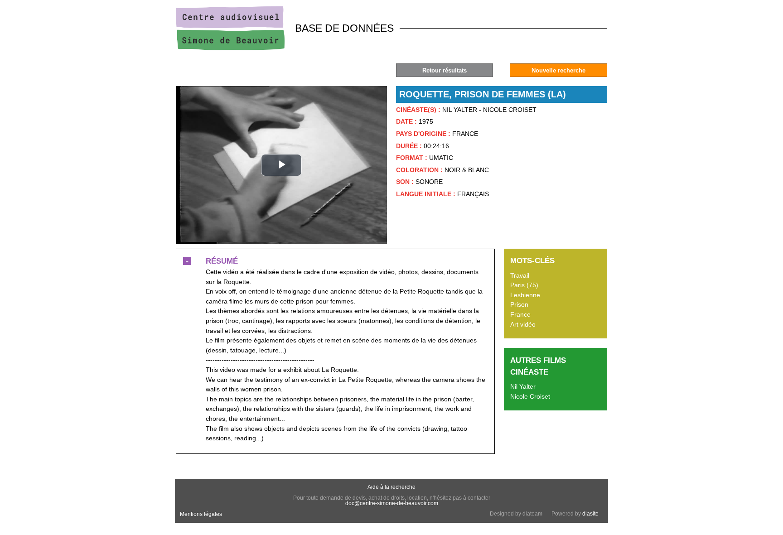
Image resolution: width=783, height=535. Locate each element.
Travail (519, 275)
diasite (590, 513)
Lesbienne (525, 295)
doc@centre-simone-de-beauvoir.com (391, 503)
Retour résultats (444, 70)
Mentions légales (201, 514)
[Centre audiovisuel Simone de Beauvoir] (230, 48)
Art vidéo (523, 324)
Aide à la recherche (391, 487)
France (520, 314)
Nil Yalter (523, 386)
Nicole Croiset (530, 396)
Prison (519, 304)
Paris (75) (524, 285)
